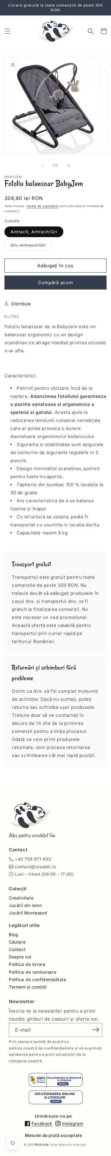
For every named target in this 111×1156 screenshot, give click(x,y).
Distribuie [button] (21, 303)
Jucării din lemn (25, 905)
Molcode (42, 1144)
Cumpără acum (55, 282)
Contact (17, 949)
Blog (13, 934)
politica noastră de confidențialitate (41, 1048)
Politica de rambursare (32, 971)
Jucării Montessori (28, 912)
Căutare (17, 941)
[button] (7, 31)
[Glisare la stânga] (42, 165)
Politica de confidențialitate (37, 979)
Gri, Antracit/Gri (31, 246)
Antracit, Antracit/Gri (34, 231)
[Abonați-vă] (95, 1029)
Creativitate (21, 897)
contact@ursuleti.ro (35, 866)
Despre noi (20, 956)
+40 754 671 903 (33, 858)
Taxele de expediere (42, 206)
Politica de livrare (27, 964)
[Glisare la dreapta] (68, 165)
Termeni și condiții (27, 986)
